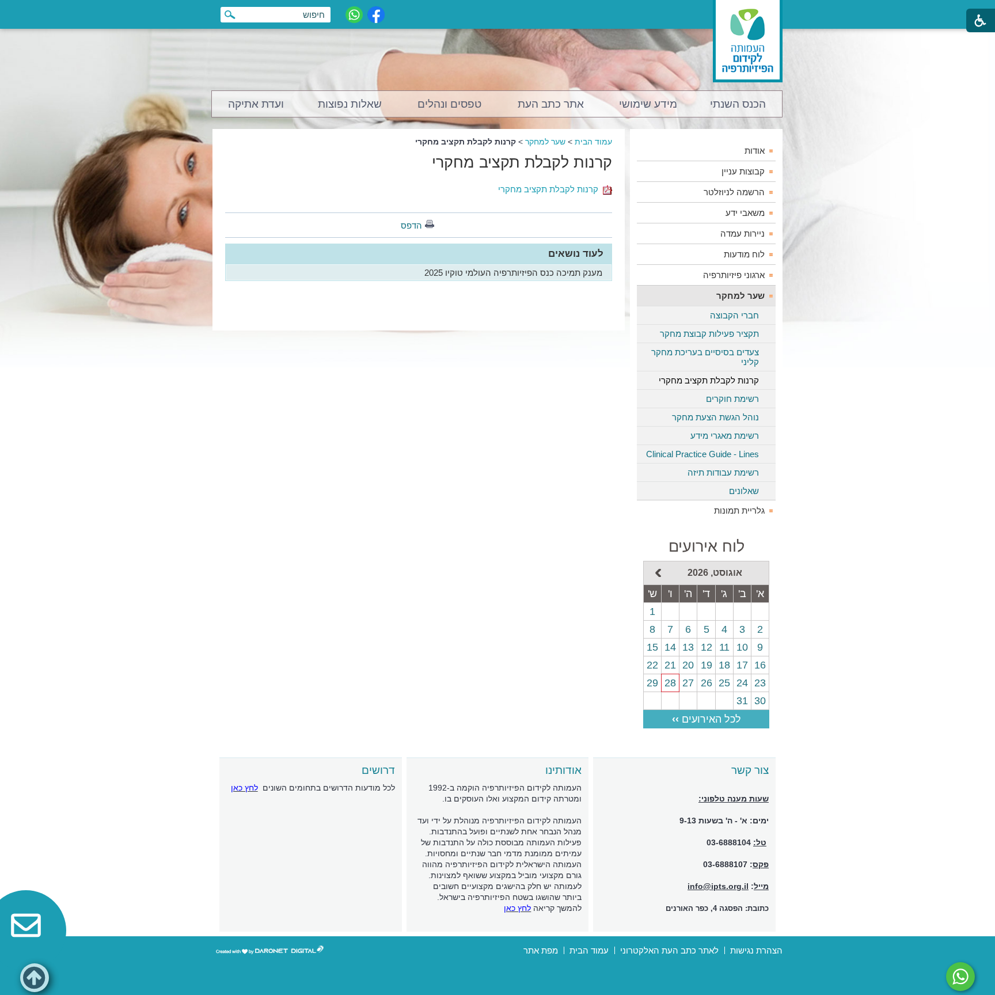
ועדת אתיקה (256, 104)
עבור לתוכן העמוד (497, 11)
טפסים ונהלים (449, 104)
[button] (34, 977)
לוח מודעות (744, 254)
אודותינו (563, 770)
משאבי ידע (745, 213)
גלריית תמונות (739, 510)
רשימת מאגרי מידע (724, 435)
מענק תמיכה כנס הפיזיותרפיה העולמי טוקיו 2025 (513, 273)
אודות (755, 150)
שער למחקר (545, 141)
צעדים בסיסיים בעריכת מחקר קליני (705, 357)
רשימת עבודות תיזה (723, 472)
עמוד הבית (593, 141)
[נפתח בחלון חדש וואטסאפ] (354, 14)
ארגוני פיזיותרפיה (734, 275)
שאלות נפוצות (350, 104)
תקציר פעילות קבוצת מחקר (709, 334)
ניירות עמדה (742, 233)
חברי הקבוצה (734, 315)
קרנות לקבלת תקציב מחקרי (522, 162)
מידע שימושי (648, 104)
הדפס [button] (411, 225)
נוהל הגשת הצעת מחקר (715, 417)
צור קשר (750, 770)
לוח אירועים (707, 546)
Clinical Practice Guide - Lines (702, 454)
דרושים (378, 770)
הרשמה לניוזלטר (734, 192)
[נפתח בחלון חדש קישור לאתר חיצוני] (960, 976)
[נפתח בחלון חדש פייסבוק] (376, 14)
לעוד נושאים (575, 253)
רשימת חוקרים (732, 399)
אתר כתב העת (551, 104)
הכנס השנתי (738, 104)
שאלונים (744, 491)
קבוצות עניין (743, 171)
